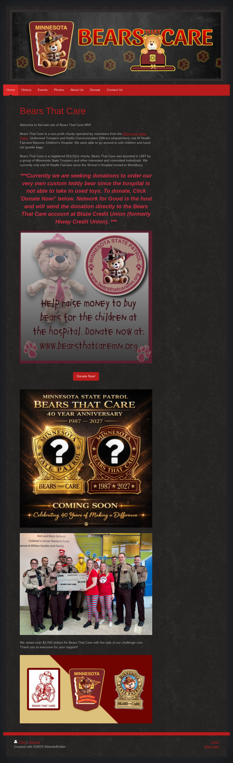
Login (215, 742)
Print (22, 742)
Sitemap (34, 742)
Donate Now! (86, 376)
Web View (212, 746)
